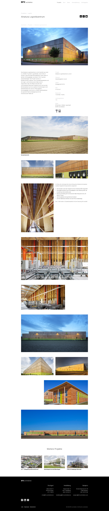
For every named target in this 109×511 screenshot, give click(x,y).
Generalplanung (76, 2)
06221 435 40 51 (67, 492)
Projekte (59, 2)
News (68, 2)
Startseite (23, 25)
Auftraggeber (84, 2)
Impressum (26, 507)
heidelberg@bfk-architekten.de (63, 495)
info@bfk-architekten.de (48, 495)
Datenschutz (33, 507)
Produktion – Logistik (26, 13)
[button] (81, 16)
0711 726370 (51, 492)
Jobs (22, 507)
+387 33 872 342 (84, 492)
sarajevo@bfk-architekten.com (80, 495)
